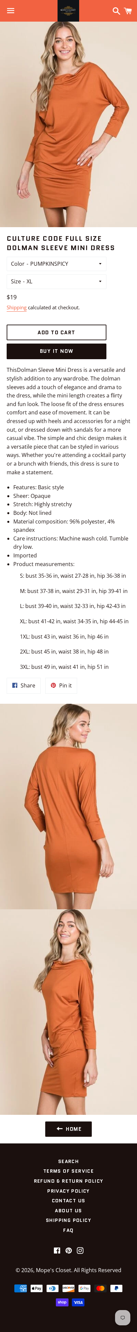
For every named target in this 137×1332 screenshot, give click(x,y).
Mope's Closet (53, 1270)
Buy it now (56, 351)
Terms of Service (68, 1171)
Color (18, 263)
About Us (68, 1210)
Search (68, 1161)
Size (16, 281)
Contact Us (68, 1200)
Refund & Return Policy (68, 1181)
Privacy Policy (68, 1191)
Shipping (17, 307)
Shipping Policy (68, 1220)
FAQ (68, 1230)
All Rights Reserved (97, 1270)
